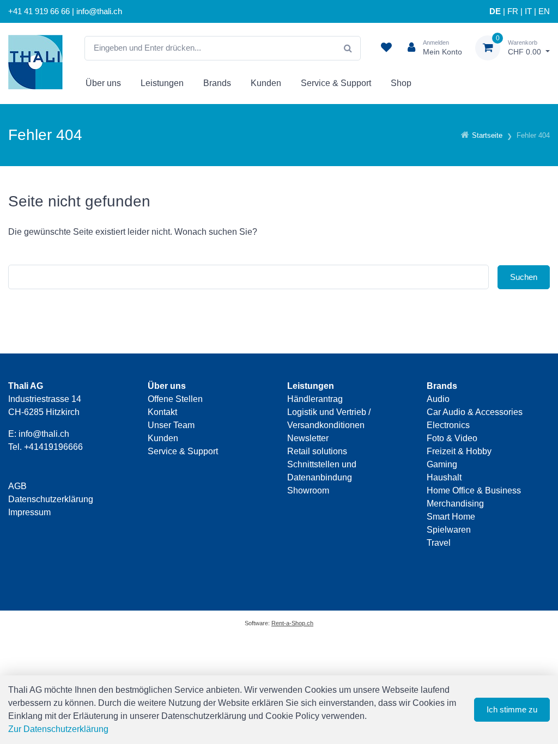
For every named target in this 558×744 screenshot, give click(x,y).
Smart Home (451, 516)
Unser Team (171, 425)
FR (512, 11)
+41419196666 (53, 447)
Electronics (448, 425)
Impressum (29, 512)
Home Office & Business (474, 490)
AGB (17, 486)
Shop (401, 83)
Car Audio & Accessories (475, 412)
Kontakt (162, 412)
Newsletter (308, 438)
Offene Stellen (175, 399)
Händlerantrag (315, 399)
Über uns (103, 83)
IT (528, 11)
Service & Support (336, 83)
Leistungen (162, 83)
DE (495, 11)
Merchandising (455, 503)
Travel (439, 542)
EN (544, 11)
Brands (217, 83)
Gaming (442, 464)
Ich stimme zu (512, 709)
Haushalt (444, 477)
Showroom (308, 490)
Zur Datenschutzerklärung (58, 729)
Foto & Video (452, 438)
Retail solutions (317, 451)
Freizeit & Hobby (459, 451)
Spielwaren (449, 529)
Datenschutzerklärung (50, 499)
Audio (438, 399)
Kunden (266, 83)
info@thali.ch (44, 433)
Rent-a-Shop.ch (292, 623)
